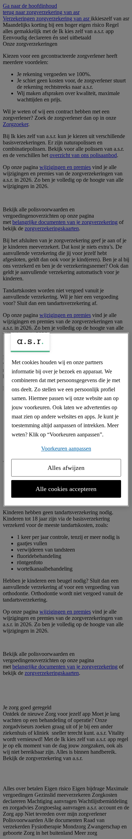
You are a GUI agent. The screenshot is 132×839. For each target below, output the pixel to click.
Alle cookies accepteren (66, 488)
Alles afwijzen (66, 467)
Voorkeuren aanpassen (66, 449)
